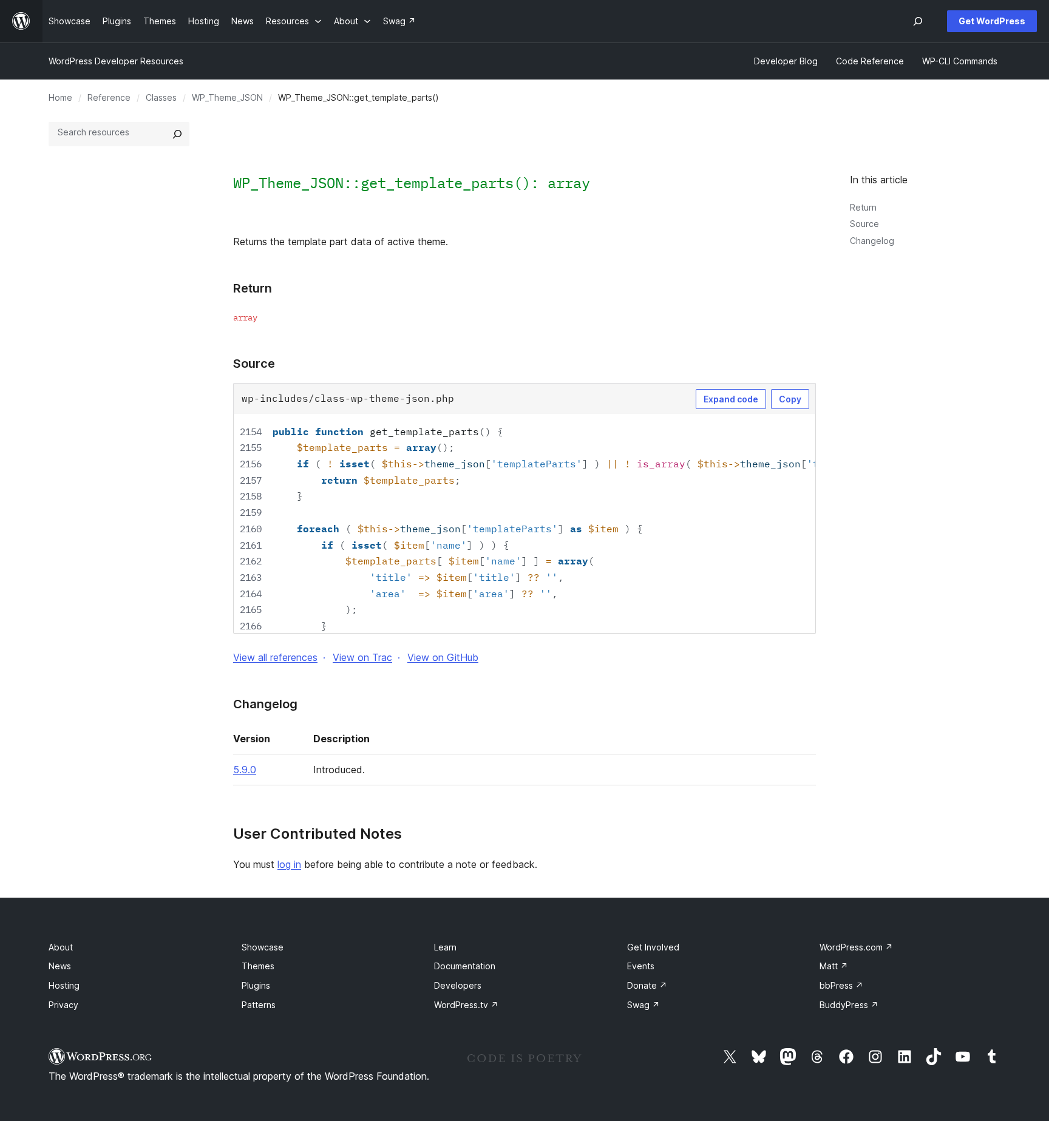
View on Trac (362, 657)
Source (864, 223)
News (60, 966)
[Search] (177, 134)
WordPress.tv (466, 1005)
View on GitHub (442, 657)
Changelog (872, 240)
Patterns (259, 1005)
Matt (834, 966)
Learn (445, 947)
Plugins (256, 985)
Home (60, 97)
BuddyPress (849, 1005)
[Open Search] (918, 21)
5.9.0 (244, 770)
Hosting (64, 985)
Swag (643, 1005)
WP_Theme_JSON (227, 97)
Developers (457, 985)
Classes (161, 97)
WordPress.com (856, 947)
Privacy (63, 1005)
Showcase (262, 947)
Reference (109, 97)
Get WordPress (992, 21)
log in (289, 864)
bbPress (841, 985)
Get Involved (653, 947)
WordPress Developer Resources (116, 61)
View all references (275, 657)
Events (640, 966)
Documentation (464, 966)
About (61, 947)
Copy (790, 399)
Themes (258, 966)
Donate (647, 985)
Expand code (731, 399)
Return (863, 207)
